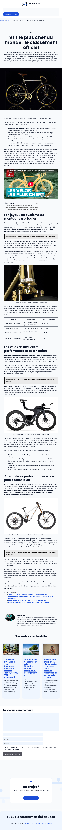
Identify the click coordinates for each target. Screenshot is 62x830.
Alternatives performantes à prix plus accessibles (21, 210)
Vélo (30, 10)
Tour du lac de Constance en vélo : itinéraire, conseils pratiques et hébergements (30, 667)
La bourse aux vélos (45, 823)
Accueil (7, 10)
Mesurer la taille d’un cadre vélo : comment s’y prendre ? (28, 602)
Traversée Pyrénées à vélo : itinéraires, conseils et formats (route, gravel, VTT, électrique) (11, 668)
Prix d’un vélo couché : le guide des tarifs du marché (27, 600)
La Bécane (34, 3)
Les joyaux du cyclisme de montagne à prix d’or (20, 205)
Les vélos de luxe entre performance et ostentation (22, 208)
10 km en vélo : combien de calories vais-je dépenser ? (27, 594)
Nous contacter (11, 14)
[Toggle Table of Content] (36, 203)
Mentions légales (31, 823)
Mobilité (39, 10)
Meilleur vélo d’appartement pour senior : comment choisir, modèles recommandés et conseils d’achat (50, 668)
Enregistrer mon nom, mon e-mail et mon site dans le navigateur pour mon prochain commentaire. (30, 748)
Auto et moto (19, 10)
